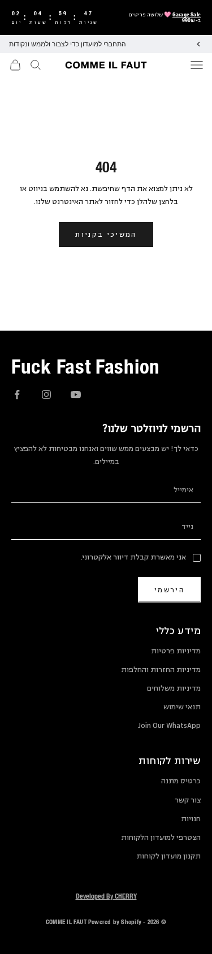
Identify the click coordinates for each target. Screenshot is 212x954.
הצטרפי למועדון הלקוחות (161, 837)
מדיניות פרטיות (176, 651)
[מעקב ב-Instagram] (46, 394)
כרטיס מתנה (181, 781)
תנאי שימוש (182, 707)
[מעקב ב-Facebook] (17, 394)
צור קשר (188, 800)
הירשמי (169, 590)
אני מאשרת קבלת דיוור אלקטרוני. (133, 557)
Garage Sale (186, 14)
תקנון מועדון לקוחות (168, 856)
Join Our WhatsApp (169, 726)
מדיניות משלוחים (174, 688)
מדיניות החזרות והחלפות (161, 670)
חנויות (191, 819)
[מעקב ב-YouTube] (75, 394)
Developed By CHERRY (106, 895)
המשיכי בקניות (105, 234)
